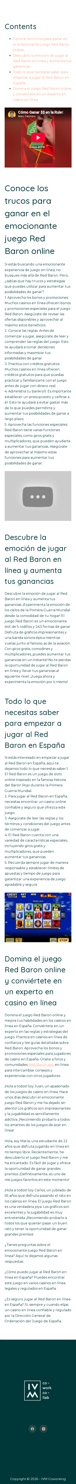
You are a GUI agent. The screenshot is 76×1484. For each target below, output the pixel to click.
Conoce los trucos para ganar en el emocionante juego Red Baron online (41, 44)
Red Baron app (41, 1065)
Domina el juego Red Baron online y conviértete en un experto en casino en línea (42, 94)
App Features (38, 1367)
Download (38, 1454)
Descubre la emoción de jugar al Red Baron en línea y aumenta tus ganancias (42, 61)
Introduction (38, 1352)
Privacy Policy (38, 1461)
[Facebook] (32, 1429)
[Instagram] (43, 1429)
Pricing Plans (38, 1447)
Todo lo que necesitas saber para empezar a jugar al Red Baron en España (41, 77)
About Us (38, 1359)
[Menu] (69, 7)
